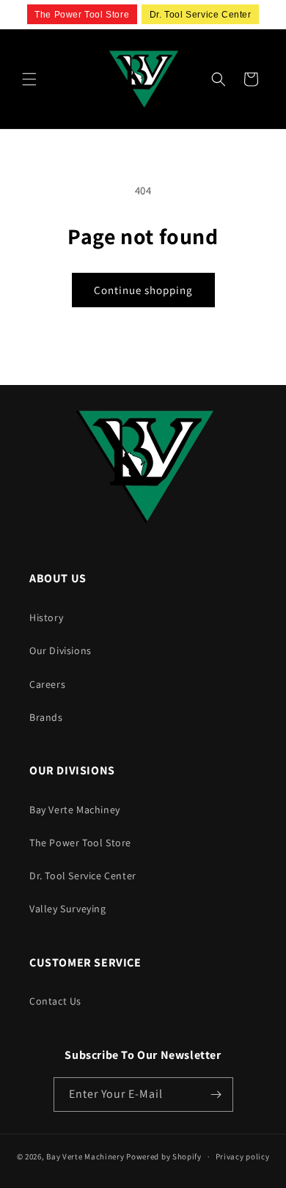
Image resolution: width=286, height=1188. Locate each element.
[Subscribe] (216, 1094)
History (46, 617)
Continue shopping (143, 290)
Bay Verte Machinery (85, 1156)
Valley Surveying (67, 908)
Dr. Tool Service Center (82, 875)
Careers (47, 684)
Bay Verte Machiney (74, 809)
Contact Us (55, 1001)
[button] (29, 79)
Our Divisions (60, 650)
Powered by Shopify (164, 1156)
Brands (46, 717)
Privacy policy (243, 1156)
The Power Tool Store (80, 842)
